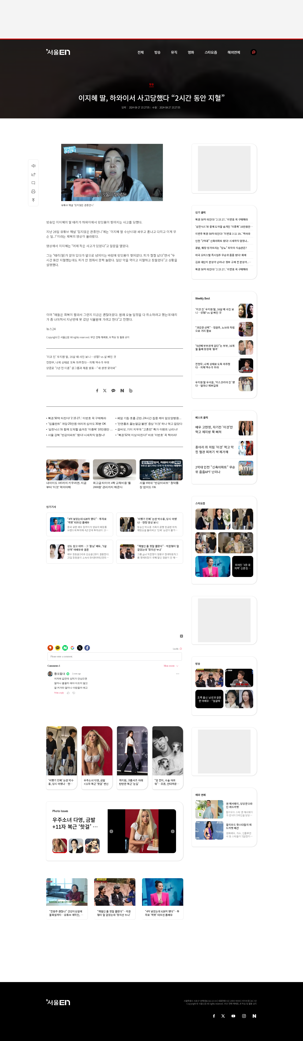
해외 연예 (200, 795)
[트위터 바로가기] (223, 1016)
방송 (157, 52)
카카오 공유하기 (113, 390)
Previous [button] (111, 831)
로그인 (254, 1000)
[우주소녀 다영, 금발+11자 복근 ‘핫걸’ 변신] (142, 831)
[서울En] (58, 52)
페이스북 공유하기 (97, 390)
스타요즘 (211, 52)
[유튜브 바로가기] (233, 1016)
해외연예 (234, 52)
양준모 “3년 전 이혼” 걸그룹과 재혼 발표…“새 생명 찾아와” (81, 368)
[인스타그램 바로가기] (244, 1016)
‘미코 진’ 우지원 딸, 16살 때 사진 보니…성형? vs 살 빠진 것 (81, 357)
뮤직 (174, 52)
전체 (140, 52)
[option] (142, 831)
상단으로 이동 (33, 200)
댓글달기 (33, 183)
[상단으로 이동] (33, 200)
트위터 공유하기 (105, 390)
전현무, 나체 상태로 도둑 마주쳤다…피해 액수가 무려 (77, 362)
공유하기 (33, 174)
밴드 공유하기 (131, 390)
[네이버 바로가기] (254, 1016)
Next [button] (172, 831)
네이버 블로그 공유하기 (122, 390)
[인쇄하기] (33, 191)
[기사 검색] (251, 52)
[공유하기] (33, 174)
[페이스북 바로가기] (214, 1016)
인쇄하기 (33, 191)
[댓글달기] (33, 183)
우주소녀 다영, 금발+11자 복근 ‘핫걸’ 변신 (74, 826)
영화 (191, 52)
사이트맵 (246, 1000)
